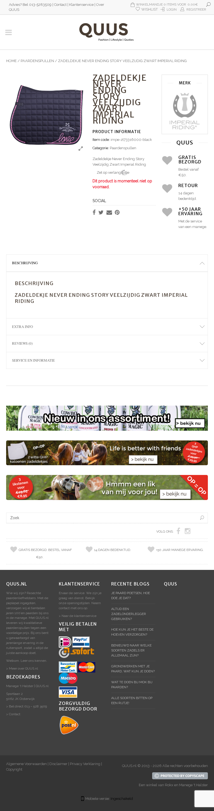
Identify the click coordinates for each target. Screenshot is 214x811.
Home (11, 61)
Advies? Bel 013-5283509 (30, 5)
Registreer (196, 9)
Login (172, 9)
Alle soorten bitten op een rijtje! (131, 700)
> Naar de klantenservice (77, 616)
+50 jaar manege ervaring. (180, 550)
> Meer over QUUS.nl (22, 668)
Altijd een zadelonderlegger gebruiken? (128, 614)
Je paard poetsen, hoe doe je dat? (130, 595)
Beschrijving (25, 262)
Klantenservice (81, 5)
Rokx (169, 785)
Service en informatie (33, 360)
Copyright (14, 769)
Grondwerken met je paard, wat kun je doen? (133, 668)
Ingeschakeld (122, 799)
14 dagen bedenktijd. (112, 550)
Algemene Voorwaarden (26, 764)
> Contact (13, 714)
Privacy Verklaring (85, 764)
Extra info (22, 326)
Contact (60, 5)
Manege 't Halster (193, 785)
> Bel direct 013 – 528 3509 (26, 706)
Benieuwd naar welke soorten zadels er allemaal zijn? (131, 650)
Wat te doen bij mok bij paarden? (131, 684)
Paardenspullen (37, 61)
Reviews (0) (22, 343)
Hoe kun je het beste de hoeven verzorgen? (132, 632)
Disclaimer (58, 764)
